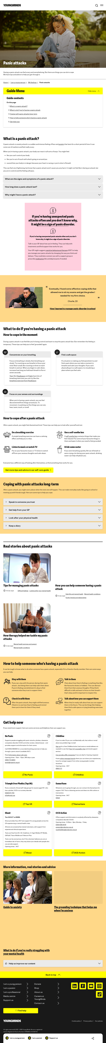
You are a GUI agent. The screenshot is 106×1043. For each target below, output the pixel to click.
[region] (53, 794)
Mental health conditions (92, 594)
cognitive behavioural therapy (56, 250)
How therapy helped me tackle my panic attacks (25, 637)
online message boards (67, 758)
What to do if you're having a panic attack (25, 110)
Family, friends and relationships (76, 597)
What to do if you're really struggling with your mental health (26, 952)
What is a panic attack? (18, 106)
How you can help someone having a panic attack (78, 587)
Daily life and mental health (74, 594)
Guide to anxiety (12, 907)
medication (40, 259)
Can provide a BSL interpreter (65, 755)
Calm (31, 376)
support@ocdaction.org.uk (64, 827)
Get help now (15, 122)
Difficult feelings (23, 591)
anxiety (61, 144)
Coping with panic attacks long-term (23, 114)
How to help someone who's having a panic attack (28, 118)
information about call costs (18, 755)
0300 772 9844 (10, 760)
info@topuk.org (10, 795)
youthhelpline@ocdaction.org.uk (66, 830)
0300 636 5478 (61, 825)
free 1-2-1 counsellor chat (77, 749)
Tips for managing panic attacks (21, 585)
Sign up (58, 746)
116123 (58, 798)
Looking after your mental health (40, 591)
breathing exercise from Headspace (23, 381)
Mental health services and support (25, 644)
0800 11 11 (59, 768)
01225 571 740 (9, 793)
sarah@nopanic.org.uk (12, 762)
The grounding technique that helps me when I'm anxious (75, 908)
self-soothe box (71, 436)
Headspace (21, 376)
